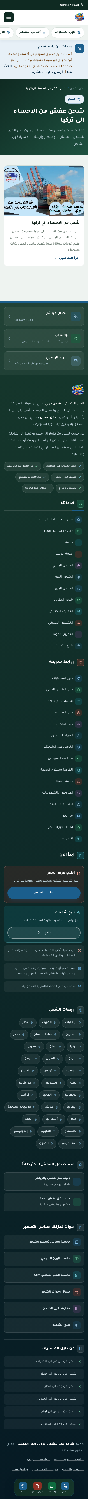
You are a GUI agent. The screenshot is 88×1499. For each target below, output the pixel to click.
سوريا (31, 1046)
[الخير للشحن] (79, 17)
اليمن (28, 1058)
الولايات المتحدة (19, 1107)
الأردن (72, 1058)
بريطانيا (70, 1095)
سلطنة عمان (43, 1034)
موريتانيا (25, 1083)
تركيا (73, 1046)
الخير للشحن (77, 88)
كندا (73, 1119)
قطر (26, 1022)
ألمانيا (47, 1095)
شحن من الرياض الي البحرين (56, 1399)
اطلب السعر (44, 893)
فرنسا (24, 1095)
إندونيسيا (20, 1131)
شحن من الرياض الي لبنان (58, 1411)
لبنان (53, 1046)
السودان (51, 1083)
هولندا (48, 1107)
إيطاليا (71, 1107)
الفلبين (46, 1131)
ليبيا (73, 1083)
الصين (44, 1143)
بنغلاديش (69, 1143)
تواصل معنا (20, 1469)
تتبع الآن (44, 932)
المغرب (71, 1071)
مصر (17, 1034)
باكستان (70, 1131)
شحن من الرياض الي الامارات (56, 1361)
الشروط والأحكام (73, 1469)
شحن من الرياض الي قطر (58, 1374)
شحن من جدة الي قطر (60, 1386)
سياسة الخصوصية (45, 1469)
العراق (50, 1058)
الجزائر (25, 1071)
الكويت (47, 1022)
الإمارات (70, 1022)
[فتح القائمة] (9, 17)
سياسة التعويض (38, 1459)
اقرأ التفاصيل (69, 258)
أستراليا (52, 1119)
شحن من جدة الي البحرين (58, 1424)
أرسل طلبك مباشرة (47, 72)
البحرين (71, 1034)
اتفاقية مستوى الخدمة (69, 1459)
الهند (28, 1119)
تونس (48, 1071)
